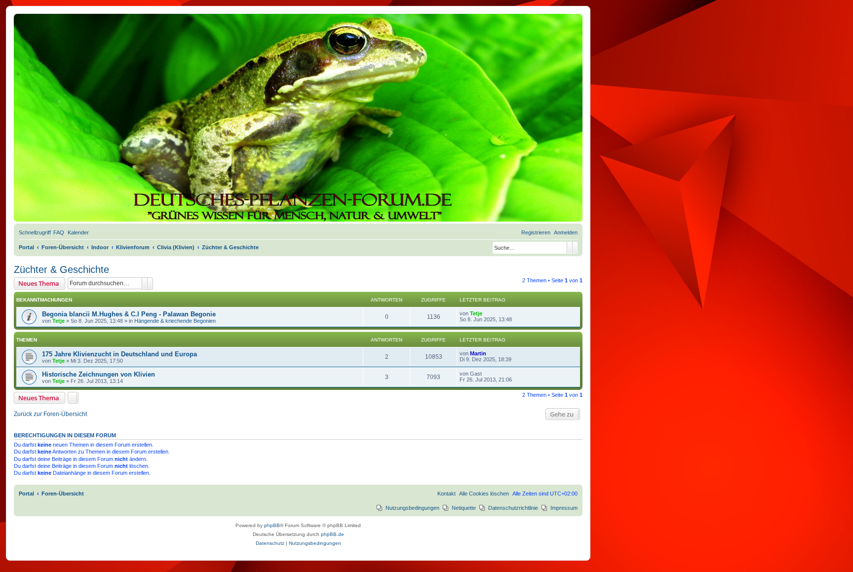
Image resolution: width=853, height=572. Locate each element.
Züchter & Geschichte (61, 269)
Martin (478, 353)
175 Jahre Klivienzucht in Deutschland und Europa (119, 354)
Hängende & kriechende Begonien (175, 321)
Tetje (58, 321)
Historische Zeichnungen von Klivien (98, 374)
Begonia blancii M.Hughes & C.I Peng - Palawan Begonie (129, 314)
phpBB (272, 525)
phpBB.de (332, 534)
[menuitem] (58, 232)
